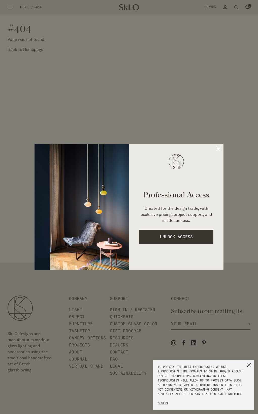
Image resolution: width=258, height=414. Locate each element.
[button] (249, 365)
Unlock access (176, 236)
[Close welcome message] (218, 149)
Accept (163, 403)
